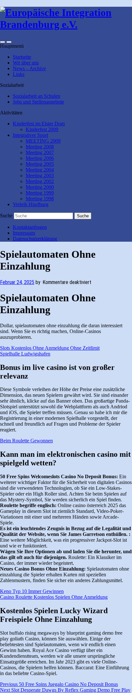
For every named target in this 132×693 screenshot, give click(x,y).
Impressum (24, 233)
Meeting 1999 (40, 193)
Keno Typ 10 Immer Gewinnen (32, 591)
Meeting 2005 (40, 164)
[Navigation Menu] (9, 42)
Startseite (22, 57)
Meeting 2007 (40, 152)
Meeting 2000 (40, 187)
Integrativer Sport (30, 135)
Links (18, 74)
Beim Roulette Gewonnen (26, 440)
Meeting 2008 (40, 146)
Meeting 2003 (40, 175)
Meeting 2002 (40, 181)
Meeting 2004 (40, 169)
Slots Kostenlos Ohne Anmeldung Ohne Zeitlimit (50, 348)
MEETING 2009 (43, 141)
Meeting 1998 (40, 198)
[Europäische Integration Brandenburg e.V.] (66, 24)
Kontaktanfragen (30, 227)
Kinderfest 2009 (42, 129)
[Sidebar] (2, 42)
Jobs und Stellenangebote (38, 101)
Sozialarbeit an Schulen (36, 96)
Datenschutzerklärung (35, 238)
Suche (6, 215)
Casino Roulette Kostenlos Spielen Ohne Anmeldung (54, 597)
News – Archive (29, 68)
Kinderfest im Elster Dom (39, 123)
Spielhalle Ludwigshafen (25, 353)
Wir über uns (26, 62)
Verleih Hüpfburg (30, 204)
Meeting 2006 (40, 158)
